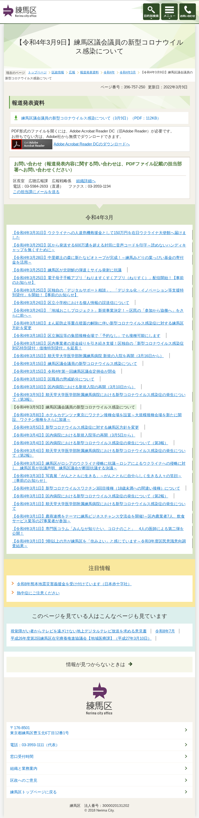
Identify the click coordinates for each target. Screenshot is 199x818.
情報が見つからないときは (95, 664)
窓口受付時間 (21, 756)
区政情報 (58, 72)
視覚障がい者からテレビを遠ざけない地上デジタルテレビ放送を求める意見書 (79, 631)
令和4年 (109, 72)
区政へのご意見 (23, 780)
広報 (72, 72)
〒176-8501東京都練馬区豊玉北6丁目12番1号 (39, 730)
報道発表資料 (89, 72)
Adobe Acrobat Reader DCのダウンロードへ (92, 144)
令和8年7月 (165, 631)
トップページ (37, 72)
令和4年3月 (128, 72)
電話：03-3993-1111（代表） (35, 745)
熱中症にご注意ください (38, 593)
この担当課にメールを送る (36, 191)
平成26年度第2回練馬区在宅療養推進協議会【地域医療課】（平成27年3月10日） (81, 638)
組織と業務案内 (23, 768)
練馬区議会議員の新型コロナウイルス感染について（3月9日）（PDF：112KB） (91, 118)
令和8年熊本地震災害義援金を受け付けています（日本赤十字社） (74, 584)
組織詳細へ (86, 181)
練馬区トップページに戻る (33, 792)
